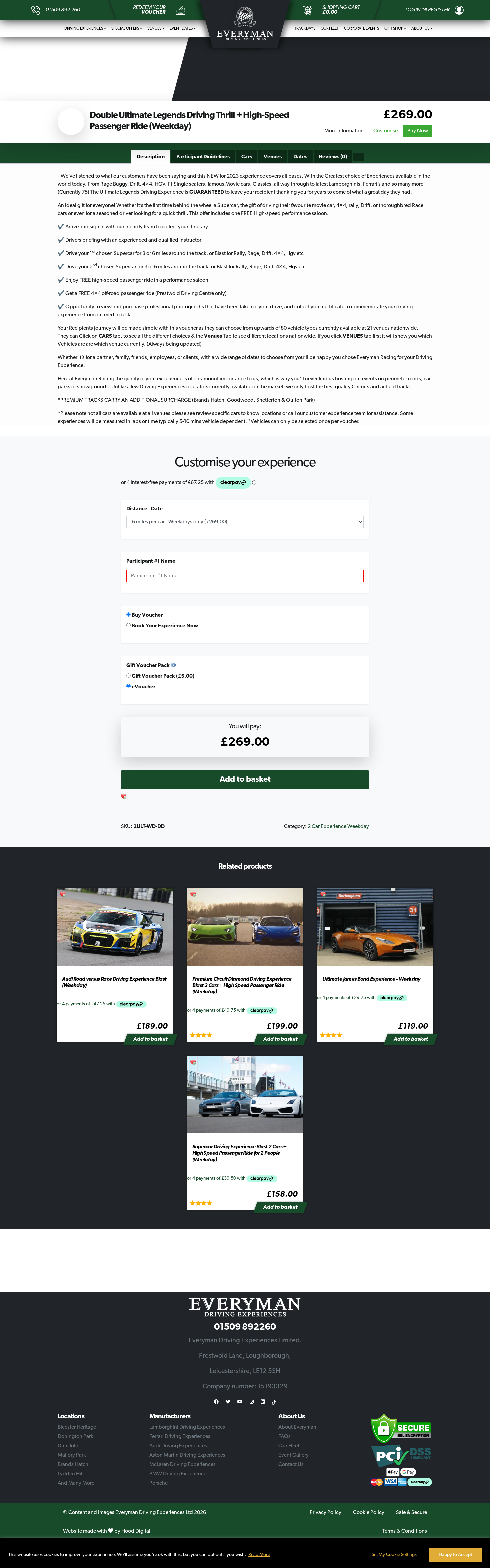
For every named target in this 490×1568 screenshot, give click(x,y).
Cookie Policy (368, 1512)
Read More (259, 1554)
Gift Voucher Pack (148, 665)
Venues (154, 29)
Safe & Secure (411, 1512)
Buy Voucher (147, 615)
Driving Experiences (83, 29)
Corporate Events (361, 29)
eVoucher (143, 687)
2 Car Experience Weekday (338, 826)
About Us (420, 29)
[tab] (150, 157)
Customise (385, 130)
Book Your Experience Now (164, 626)
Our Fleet (330, 29)
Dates (300, 157)
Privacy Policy (325, 1512)
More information (344, 130)
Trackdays (304, 29)
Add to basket (245, 780)
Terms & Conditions (404, 1531)
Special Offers (125, 29)
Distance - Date (144, 509)
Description (151, 157)
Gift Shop (393, 29)
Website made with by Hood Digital (106, 1531)
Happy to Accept (455, 1554)
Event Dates (181, 29)
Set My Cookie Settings (394, 1554)
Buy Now (417, 130)
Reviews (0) (333, 157)
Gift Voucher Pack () (162, 676)
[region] (245, 1553)
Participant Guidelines (203, 157)
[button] (124, 797)
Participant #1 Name (150, 561)
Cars (246, 157)
